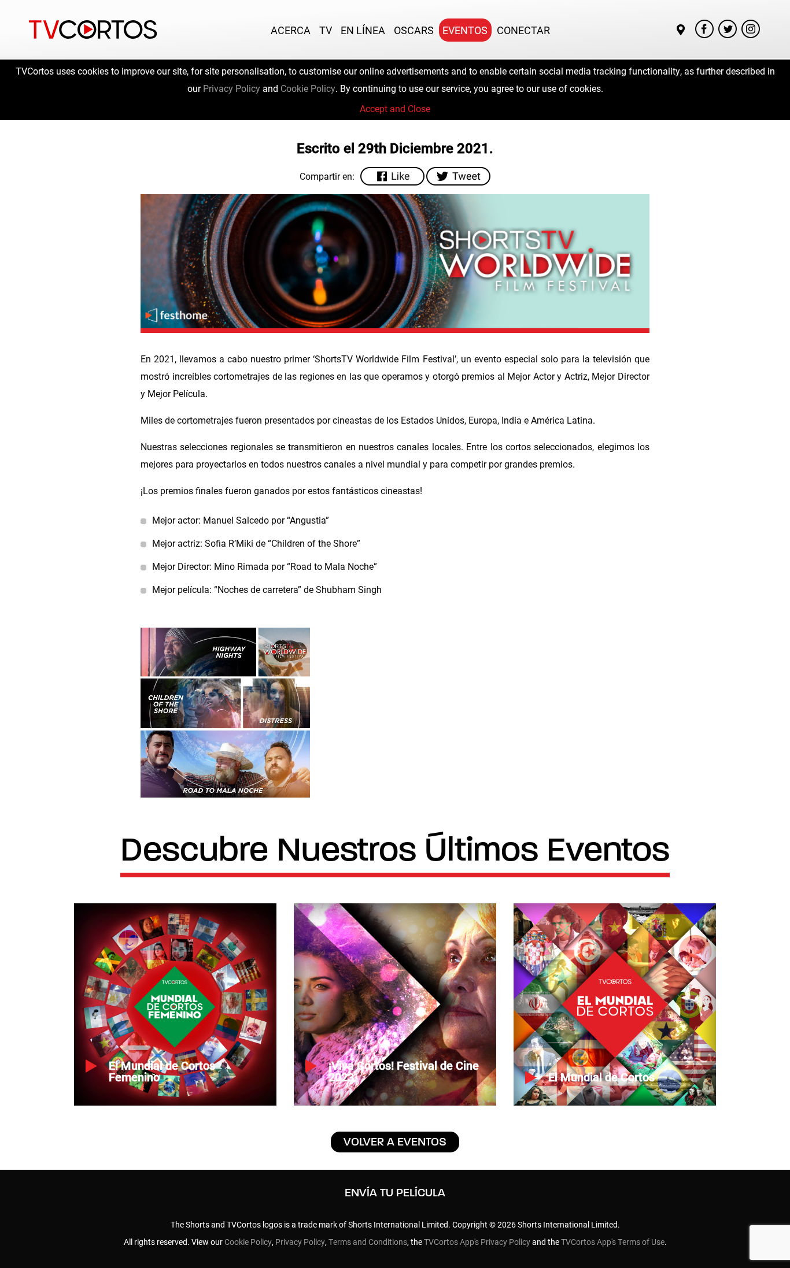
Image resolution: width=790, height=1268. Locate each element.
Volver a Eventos (395, 1141)
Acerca (291, 30)
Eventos (465, 30)
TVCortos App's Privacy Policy (477, 1241)
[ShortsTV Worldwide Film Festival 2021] (225, 712)
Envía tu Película (395, 1192)
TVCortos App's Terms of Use (613, 1241)
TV (325, 30)
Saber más (136, 1077)
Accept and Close (395, 108)
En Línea (363, 30)
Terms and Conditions (367, 1241)
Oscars (414, 30)
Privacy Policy (231, 88)
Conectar (523, 30)
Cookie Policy (307, 88)
